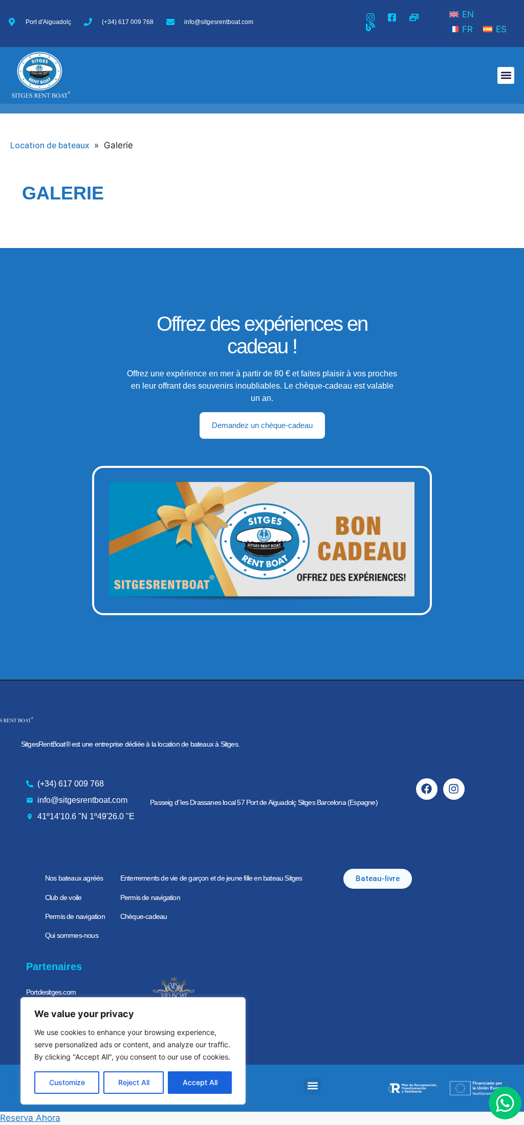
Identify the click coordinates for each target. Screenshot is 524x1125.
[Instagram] (454, 789)
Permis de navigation (75, 916)
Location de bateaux (49, 145)
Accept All (200, 1082)
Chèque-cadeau (143, 916)
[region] (133, 1051)
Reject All (133, 1082)
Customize (67, 1082)
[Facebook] (427, 789)
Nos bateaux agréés (74, 878)
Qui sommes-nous (71, 935)
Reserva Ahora (30, 1118)
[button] (505, 75)
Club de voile (63, 897)
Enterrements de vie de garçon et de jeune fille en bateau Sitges (211, 878)
